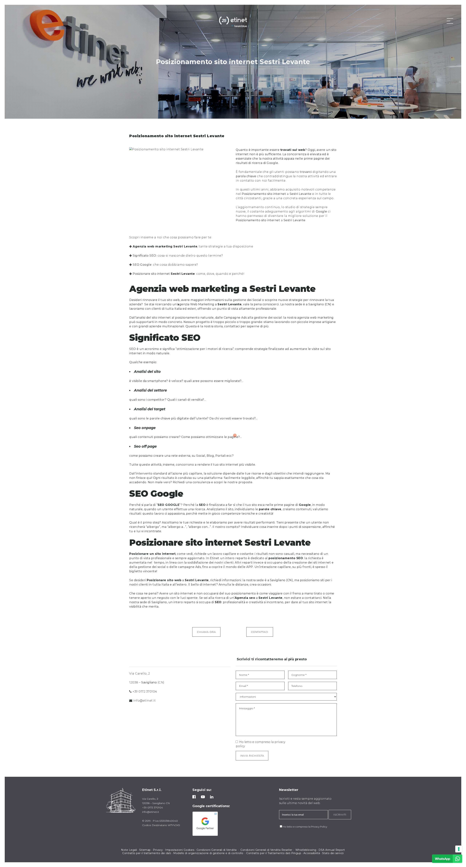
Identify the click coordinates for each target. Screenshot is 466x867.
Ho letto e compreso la (297, 826)
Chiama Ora (206, 632)
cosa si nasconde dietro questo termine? (178, 255)
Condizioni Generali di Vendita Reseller (266, 850)
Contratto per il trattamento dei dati (146, 853)
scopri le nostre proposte (233, 482)
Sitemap (145, 850)
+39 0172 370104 (145, 691)
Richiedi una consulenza (191, 482)
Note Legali (129, 850)
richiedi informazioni (225, 580)
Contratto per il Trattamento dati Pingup (273, 853)
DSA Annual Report (332, 850)
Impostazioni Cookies (179, 850)
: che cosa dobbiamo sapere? (165, 264)
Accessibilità (311, 853)
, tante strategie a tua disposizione (193, 246)
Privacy (158, 850)
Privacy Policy (319, 826)
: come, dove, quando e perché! (188, 273)
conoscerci (270, 304)
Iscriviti (339, 814)
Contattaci (259, 632)
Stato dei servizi (333, 853)
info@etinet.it (144, 700)
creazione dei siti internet (312, 562)
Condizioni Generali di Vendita (217, 850)
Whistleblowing (305, 850)
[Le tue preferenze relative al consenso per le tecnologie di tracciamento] (458, 849)
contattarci (313, 598)
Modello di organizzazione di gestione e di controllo (208, 853)
